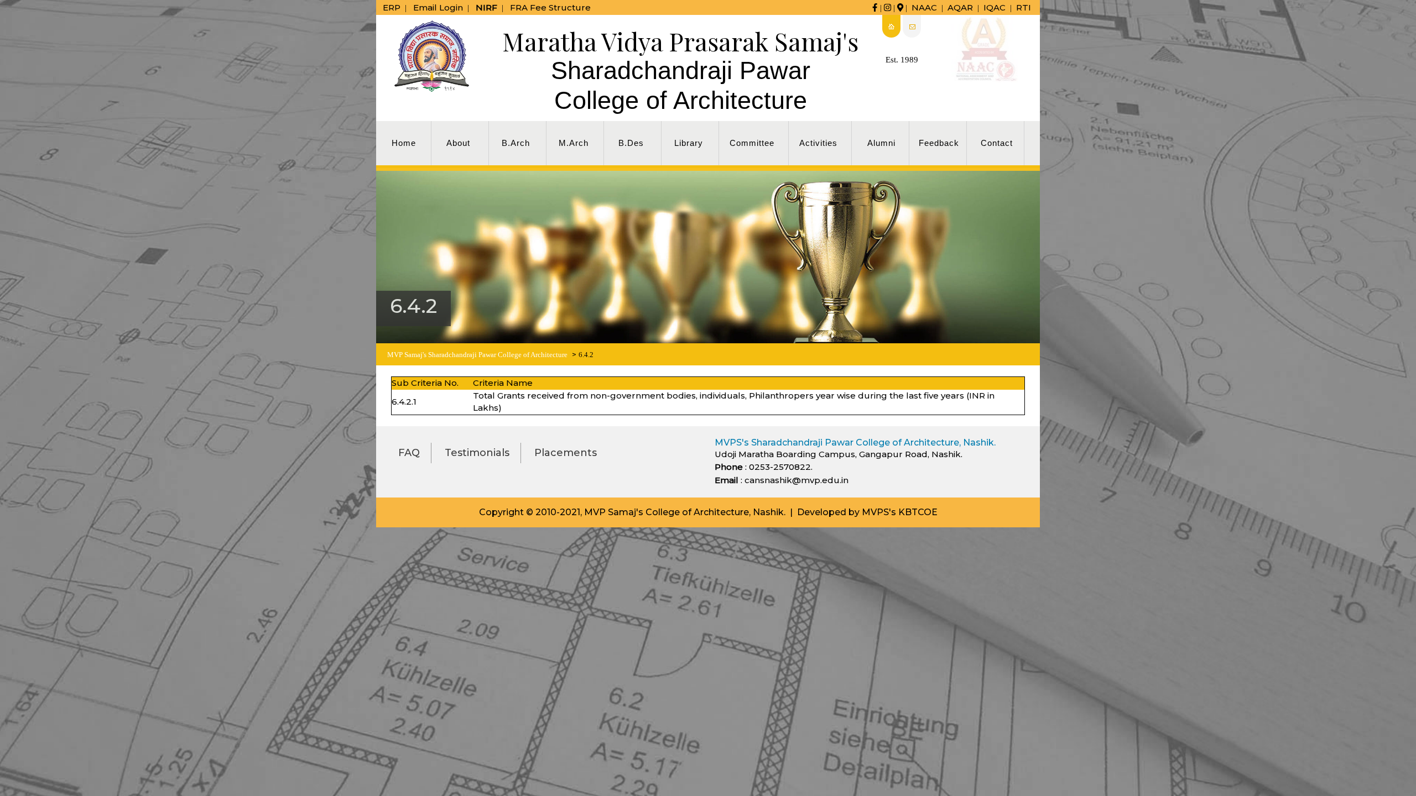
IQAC (994, 7)
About (458, 143)
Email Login (438, 7)
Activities (818, 143)
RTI (1023, 7)
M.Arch (574, 143)
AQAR (960, 7)
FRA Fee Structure (550, 7)
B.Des (631, 143)
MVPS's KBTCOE (900, 512)
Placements (565, 453)
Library (688, 143)
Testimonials (477, 453)
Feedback (939, 143)
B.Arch (516, 143)
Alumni (881, 143)
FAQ (409, 453)
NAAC (924, 7)
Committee (752, 143)
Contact (997, 143)
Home (404, 143)
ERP (391, 7)
